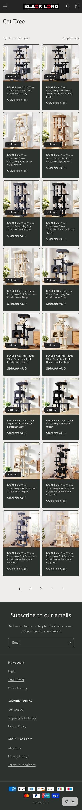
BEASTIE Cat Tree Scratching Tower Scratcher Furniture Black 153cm (60, 228)
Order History (17, 688)
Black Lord (44, 803)
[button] (5, 6)
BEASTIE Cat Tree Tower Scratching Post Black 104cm (59, 424)
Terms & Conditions (22, 765)
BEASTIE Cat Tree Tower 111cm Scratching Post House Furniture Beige (59, 359)
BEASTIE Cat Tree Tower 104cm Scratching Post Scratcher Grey (20, 424)
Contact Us (15, 709)
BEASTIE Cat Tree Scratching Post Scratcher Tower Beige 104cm (21, 488)
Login (11, 671)
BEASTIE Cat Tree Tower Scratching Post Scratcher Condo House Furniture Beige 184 (60, 558)
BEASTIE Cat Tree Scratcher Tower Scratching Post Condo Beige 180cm (19, 160)
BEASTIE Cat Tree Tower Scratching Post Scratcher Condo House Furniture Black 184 (60, 490)
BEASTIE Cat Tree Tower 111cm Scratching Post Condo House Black (20, 359)
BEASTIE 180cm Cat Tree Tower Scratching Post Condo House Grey (20, 90)
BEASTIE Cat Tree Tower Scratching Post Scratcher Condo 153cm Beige (21, 294)
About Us (14, 748)
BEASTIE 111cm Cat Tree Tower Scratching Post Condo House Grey (59, 294)
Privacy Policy (17, 756)
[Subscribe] (69, 642)
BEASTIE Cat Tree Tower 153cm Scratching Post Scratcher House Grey (20, 226)
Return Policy (17, 726)
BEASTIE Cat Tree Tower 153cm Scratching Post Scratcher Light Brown (59, 158)
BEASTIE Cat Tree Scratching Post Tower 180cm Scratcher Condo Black (59, 92)
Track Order (16, 680)
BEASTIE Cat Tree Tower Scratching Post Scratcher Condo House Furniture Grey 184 (21, 558)
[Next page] (62, 588)
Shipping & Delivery (22, 718)
